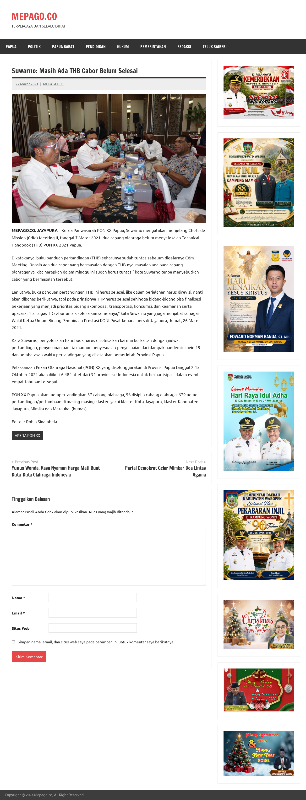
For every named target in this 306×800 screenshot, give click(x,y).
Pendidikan (96, 46)
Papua (11, 46)
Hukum (123, 46)
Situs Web (21, 628)
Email (18, 612)
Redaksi (184, 46)
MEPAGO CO (53, 84)
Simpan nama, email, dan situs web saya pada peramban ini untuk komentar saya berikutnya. (96, 641)
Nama (18, 597)
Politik (34, 46)
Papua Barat (63, 46)
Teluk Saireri (215, 46)
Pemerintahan (153, 46)
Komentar (22, 524)
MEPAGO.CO (34, 16)
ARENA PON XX (27, 435)
